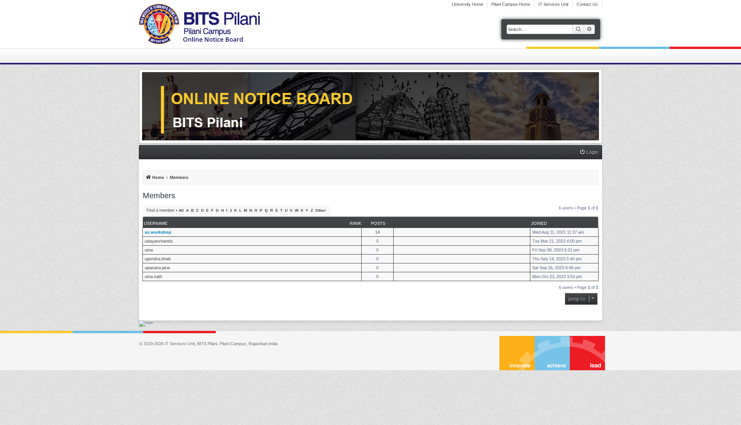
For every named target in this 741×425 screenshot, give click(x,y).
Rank (355, 223)
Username (155, 223)
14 (377, 232)
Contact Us (587, 4)
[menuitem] (588, 152)
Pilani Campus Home (510, 4)
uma (149, 250)
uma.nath (153, 276)
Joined (539, 223)
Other (320, 210)
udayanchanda (159, 241)
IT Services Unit (553, 4)
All (181, 210)
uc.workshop (158, 232)
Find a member (161, 210)
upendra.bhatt (158, 258)
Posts (378, 223)
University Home (467, 4)
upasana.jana (157, 267)
